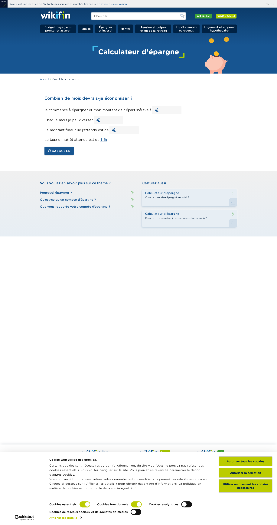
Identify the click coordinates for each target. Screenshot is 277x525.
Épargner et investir (106, 28)
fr (272, 3)
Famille (85, 29)
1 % (103, 139)
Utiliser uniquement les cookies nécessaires (245, 486)
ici (136, 488)
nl (267, 3)
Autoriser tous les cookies (245, 461)
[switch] (136, 504)
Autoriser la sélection (245, 472)
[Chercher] (182, 16)
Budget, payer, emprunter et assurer (58, 28)
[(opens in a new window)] (4, 4)
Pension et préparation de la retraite (153, 29)
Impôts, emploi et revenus (186, 28)
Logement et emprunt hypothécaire (219, 28)
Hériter (125, 29)
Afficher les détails (63, 517)
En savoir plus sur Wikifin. (112, 4)
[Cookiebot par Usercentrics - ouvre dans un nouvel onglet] (24, 517)
